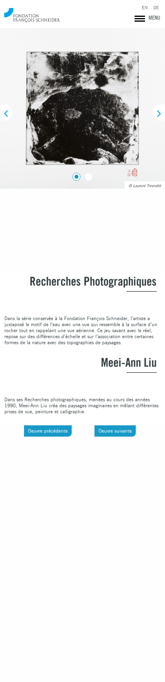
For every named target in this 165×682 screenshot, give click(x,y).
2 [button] (87, 175)
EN (145, 7)
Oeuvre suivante (115, 431)
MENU (154, 17)
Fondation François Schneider (32, 15)
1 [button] (75, 175)
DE (156, 7)
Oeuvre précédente (48, 431)
